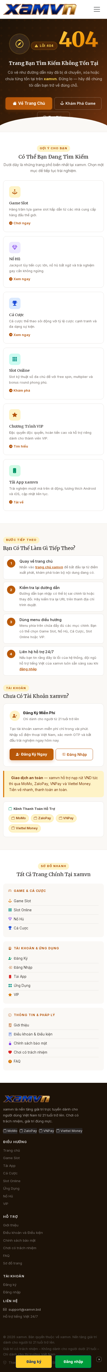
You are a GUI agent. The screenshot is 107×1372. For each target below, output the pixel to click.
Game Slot (22, 901)
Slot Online (23, 910)
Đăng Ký (21, 958)
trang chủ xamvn (49, 567)
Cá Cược (21, 928)
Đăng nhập (12, 1292)
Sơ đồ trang (12, 1263)
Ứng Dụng (22, 985)
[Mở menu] (97, 9)
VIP (16, 995)
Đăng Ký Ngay (34, 754)
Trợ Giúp (56, 117)
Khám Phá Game (80, 103)
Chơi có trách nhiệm (30, 1052)
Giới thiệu (21, 1025)
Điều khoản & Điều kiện (33, 1034)
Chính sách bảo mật (30, 1043)
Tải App (20, 976)
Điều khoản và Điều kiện (23, 1233)
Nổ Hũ (19, 919)
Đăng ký (9, 1284)
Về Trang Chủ (31, 103)
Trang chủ (11, 1150)
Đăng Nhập (77, 754)
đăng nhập (28, 669)
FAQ (17, 1061)
